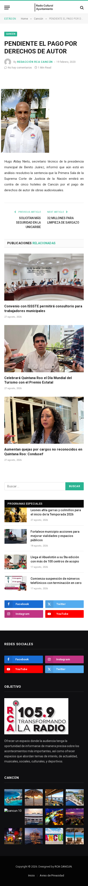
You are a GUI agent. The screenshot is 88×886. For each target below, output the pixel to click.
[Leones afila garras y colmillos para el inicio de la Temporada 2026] (15, 515)
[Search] (81, 7)
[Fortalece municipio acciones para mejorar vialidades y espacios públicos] (15, 536)
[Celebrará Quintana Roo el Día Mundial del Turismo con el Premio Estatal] (44, 348)
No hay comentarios (20, 67)
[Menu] (7, 7)
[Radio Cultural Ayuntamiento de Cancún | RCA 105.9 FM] (44, 7)
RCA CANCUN (63, 866)
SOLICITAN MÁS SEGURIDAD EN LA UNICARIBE (28, 222)
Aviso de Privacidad (52, 875)
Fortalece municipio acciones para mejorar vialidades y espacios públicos (55, 536)
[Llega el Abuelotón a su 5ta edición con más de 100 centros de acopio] (15, 562)
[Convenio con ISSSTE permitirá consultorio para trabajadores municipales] (44, 277)
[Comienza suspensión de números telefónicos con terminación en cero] (15, 583)
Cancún (10, 34)
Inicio (31, 875)
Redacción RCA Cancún (35, 61)
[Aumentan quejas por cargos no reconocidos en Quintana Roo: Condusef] (44, 420)
